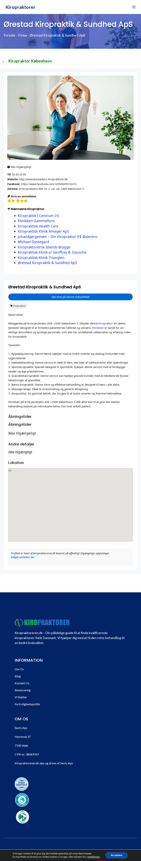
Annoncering (23, 690)
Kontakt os (22, 683)
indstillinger (93, 857)
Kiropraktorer (20, 7)
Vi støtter (21, 697)
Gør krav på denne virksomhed (70, 297)
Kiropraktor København (30, 60)
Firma (22, 35)
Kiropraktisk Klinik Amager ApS (43, 231)
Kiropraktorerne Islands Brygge (44, 247)
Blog (18, 676)
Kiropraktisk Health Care (38, 226)
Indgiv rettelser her (23, 557)
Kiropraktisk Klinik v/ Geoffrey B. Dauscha (52, 252)
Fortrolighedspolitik (27, 704)
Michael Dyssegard (33, 241)
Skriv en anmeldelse (23, 196)
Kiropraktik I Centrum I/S (38, 215)
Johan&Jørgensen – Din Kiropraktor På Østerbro (57, 236)
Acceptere (116, 855)
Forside (9, 35)
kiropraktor (106, 323)
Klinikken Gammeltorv (36, 220)
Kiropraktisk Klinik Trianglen (41, 257)
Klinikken (98, 328)
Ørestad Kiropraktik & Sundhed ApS (47, 262)
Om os (19, 669)
